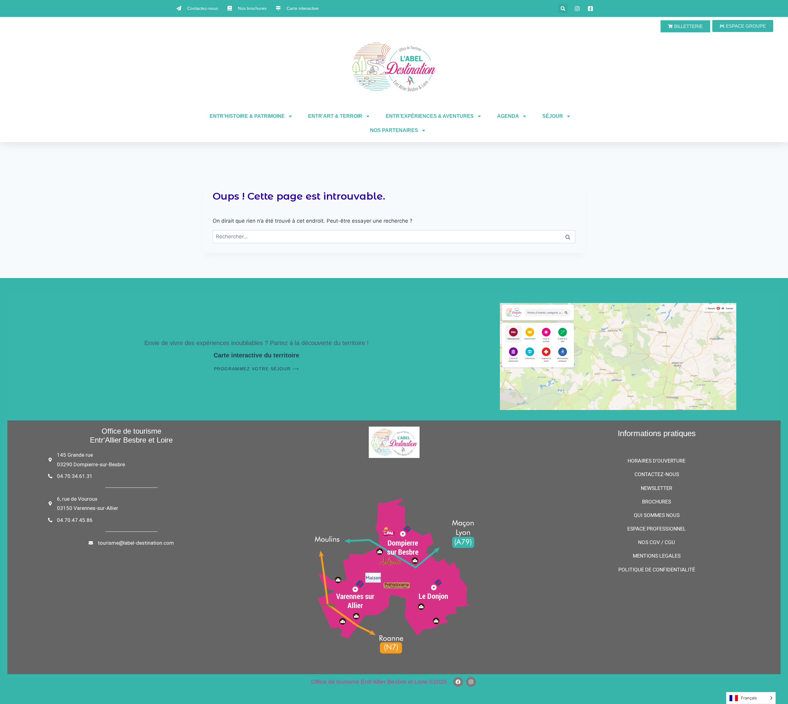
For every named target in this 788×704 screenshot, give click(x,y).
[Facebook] (458, 682)
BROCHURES (656, 502)
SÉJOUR (552, 116)
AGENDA (508, 116)
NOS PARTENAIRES (394, 130)
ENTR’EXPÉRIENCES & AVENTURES (430, 116)
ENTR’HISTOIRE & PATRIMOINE (247, 116)
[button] (563, 8)
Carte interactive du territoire (256, 355)
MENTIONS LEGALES (657, 556)
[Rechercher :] (394, 236)
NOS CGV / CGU (656, 542)
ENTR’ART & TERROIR (335, 116)
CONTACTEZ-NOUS (656, 474)
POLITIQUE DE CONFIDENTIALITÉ (656, 570)
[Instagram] (471, 682)
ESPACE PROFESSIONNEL (656, 529)
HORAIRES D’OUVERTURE (656, 461)
